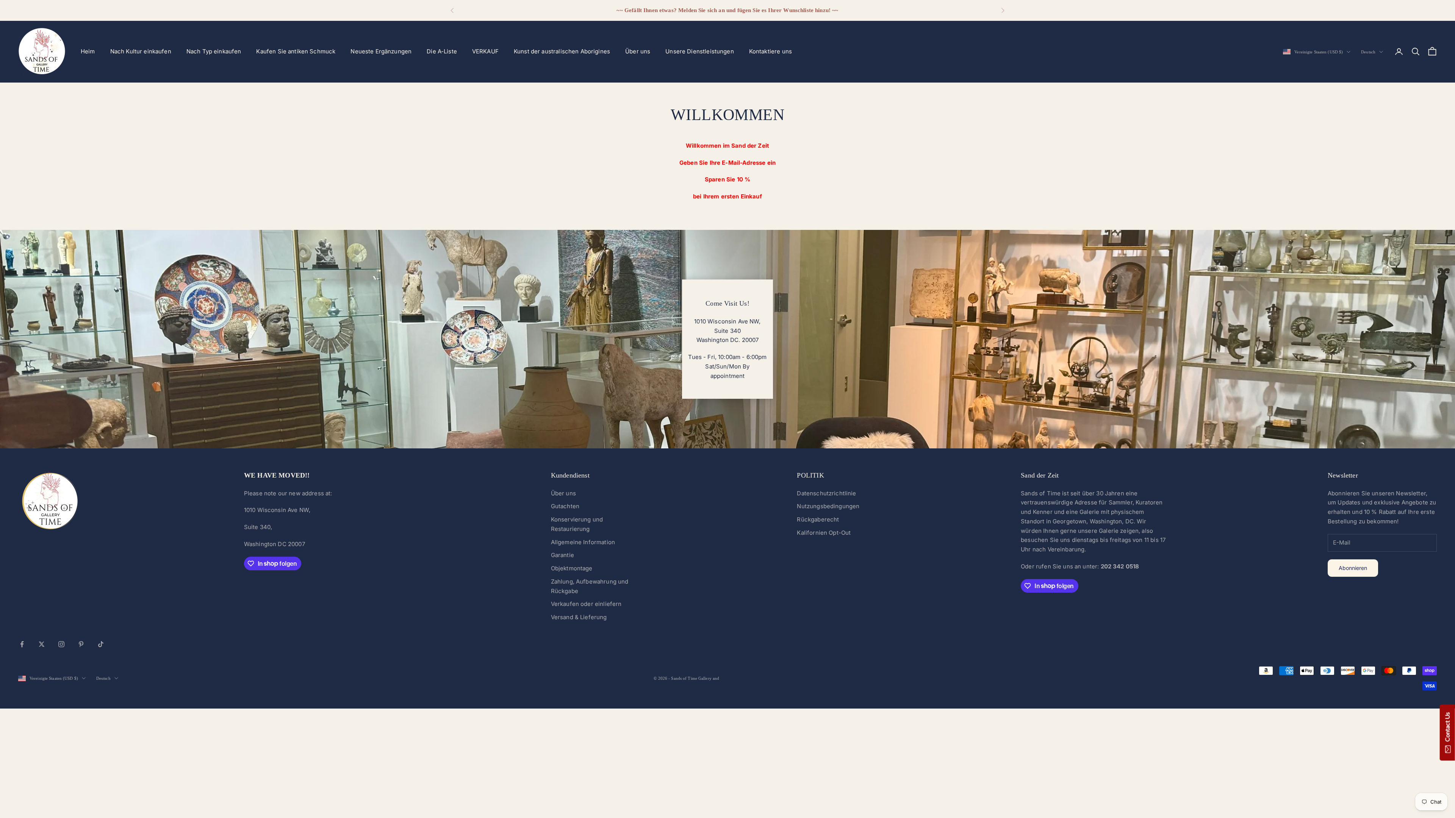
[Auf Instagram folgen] (61, 644)
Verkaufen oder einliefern (586, 603)
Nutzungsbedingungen (828, 506)
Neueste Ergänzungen (380, 51)
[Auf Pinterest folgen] (81, 644)
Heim (88, 51)
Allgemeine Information (583, 542)
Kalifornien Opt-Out (824, 532)
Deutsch (1368, 52)
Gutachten (565, 506)
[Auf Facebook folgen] (22, 644)
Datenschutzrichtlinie (826, 493)
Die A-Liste (442, 51)
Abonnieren (1353, 568)
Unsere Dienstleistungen (699, 51)
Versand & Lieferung (579, 617)
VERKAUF (485, 51)
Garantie (562, 555)
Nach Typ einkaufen (213, 51)
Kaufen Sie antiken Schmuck (295, 51)
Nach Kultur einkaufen (140, 51)
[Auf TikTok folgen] (101, 644)
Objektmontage (572, 568)
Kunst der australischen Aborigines (562, 51)
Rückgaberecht (818, 519)
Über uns (637, 51)
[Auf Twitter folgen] (41, 644)
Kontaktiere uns (770, 51)
